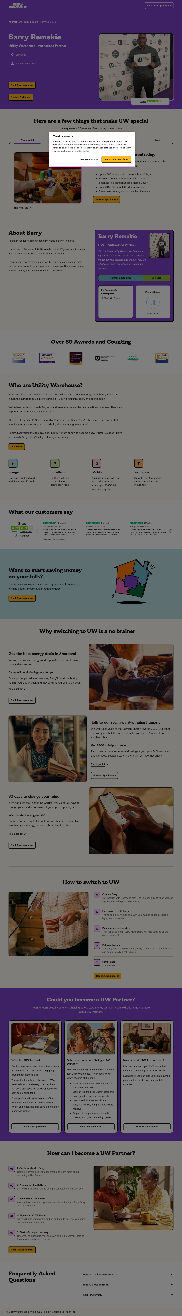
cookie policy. (82, 151)
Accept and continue (116, 159)
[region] (92, 149)
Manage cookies (89, 159)
